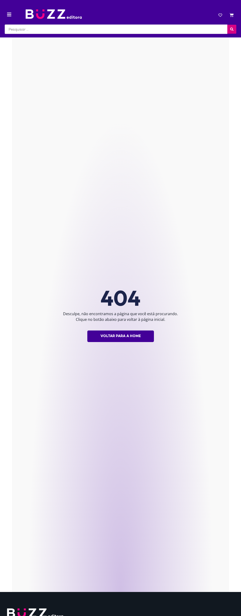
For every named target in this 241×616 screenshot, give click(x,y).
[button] (9, 14)
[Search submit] (231, 29)
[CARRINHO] (231, 16)
